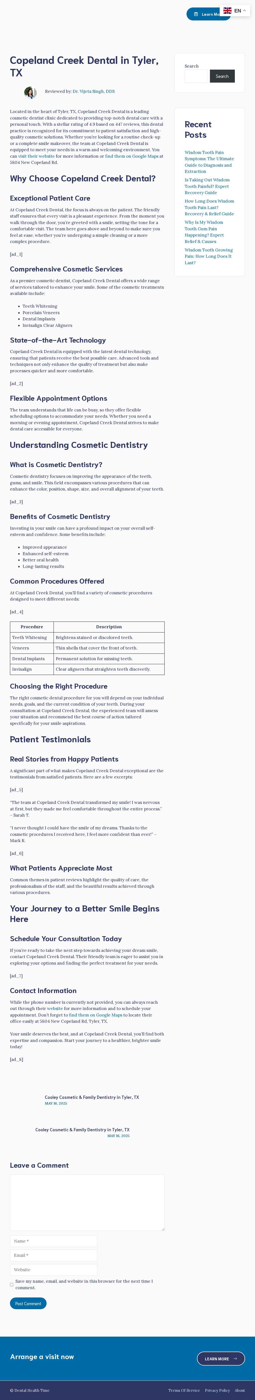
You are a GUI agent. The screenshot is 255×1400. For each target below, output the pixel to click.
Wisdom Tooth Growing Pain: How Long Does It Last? (209, 256)
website (55, 1008)
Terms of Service (184, 1390)
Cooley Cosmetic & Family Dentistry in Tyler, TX (92, 1097)
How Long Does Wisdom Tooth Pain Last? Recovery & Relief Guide (209, 207)
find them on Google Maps (131, 156)
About (240, 1390)
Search (192, 66)
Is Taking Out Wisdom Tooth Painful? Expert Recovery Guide (207, 186)
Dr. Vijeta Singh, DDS (94, 91)
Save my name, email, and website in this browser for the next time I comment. (84, 1284)
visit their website (36, 156)
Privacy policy (217, 1390)
